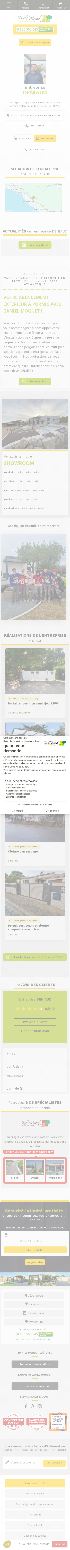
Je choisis (17, 810)
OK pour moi (52, 810)
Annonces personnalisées (18, 794)
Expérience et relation (16, 797)
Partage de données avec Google (21, 784)
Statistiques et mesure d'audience (21, 791)
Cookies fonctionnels (15, 788)
